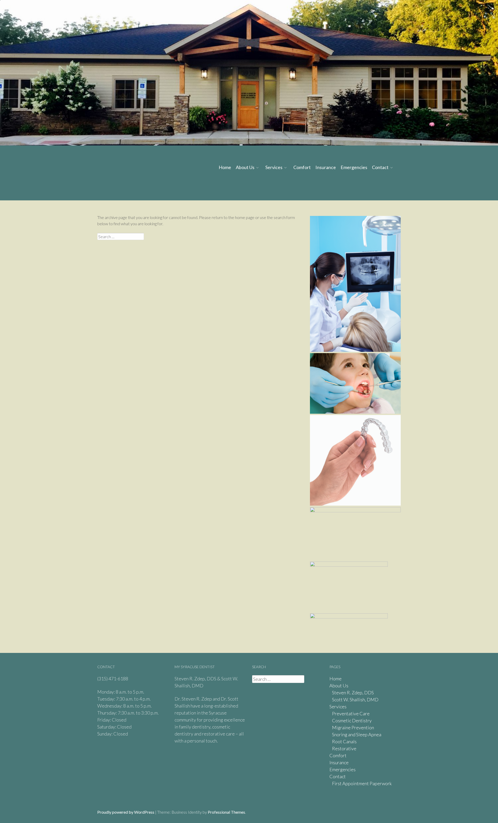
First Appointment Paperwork (362, 783)
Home (225, 167)
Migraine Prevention (353, 727)
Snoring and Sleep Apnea (356, 734)
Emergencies (354, 167)
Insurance (325, 167)
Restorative (344, 748)
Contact (380, 167)
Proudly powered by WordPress (125, 812)
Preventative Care (351, 713)
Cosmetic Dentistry (352, 720)
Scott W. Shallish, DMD (355, 699)
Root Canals (344, 741)
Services (273, 167)
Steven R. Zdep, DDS (353, 692)
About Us (245, 167)
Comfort (302, 167)
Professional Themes (226, 812)
